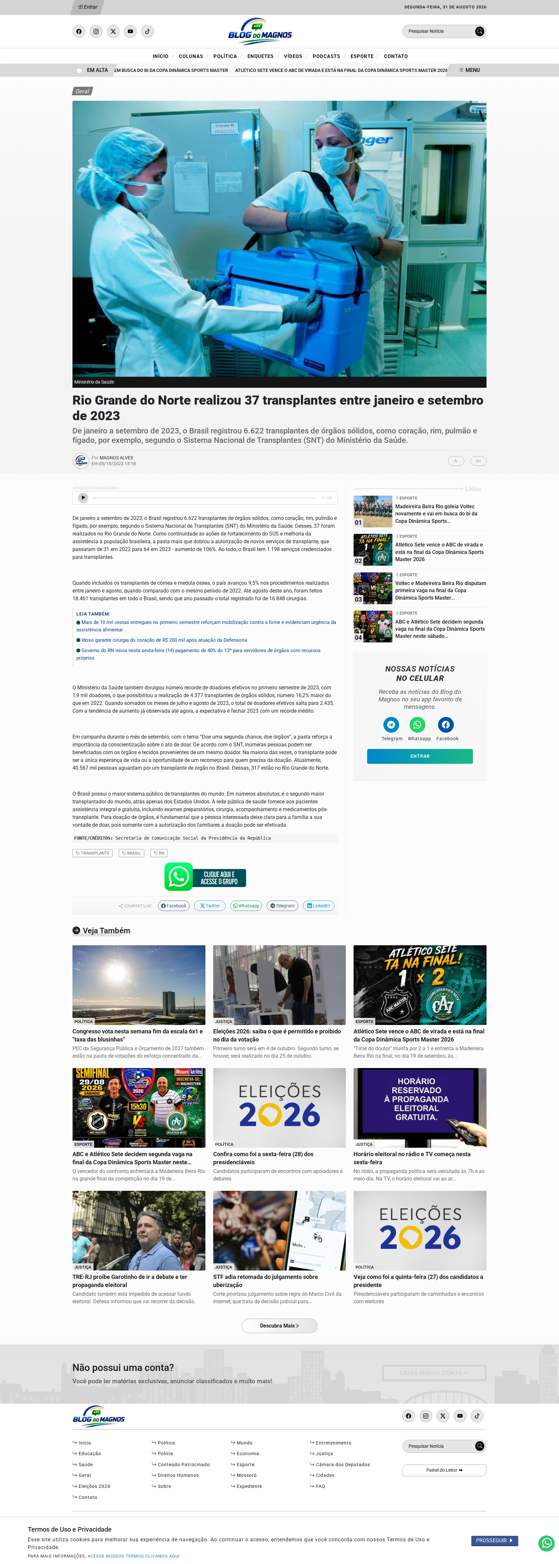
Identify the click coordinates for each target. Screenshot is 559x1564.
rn (161, 853)
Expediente (249, 1486)
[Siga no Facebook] (78, 31)
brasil (133, 853)
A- (456, 461)
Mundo (244, 1443)
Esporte (365, 56)
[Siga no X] (113, 31)
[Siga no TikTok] (147, 31)
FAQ (320, 1486)
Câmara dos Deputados (342, 1464)
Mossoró (246, 1475)
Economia (247, 1453)
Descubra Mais (277, 1326)
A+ (478, 461)
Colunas (194, 56)
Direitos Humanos (178, 1475)
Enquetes (263, 56)
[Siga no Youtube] (130, 31)
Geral (84, 1475)
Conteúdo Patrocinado (183, 1464)
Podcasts (329, 56)
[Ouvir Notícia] (83, 498)
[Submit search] (479, 31)
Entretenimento (333, 1443)
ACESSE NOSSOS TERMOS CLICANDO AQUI (134, 1556)
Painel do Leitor (442, 1470)
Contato (396, 56)
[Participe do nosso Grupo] (205, 879)
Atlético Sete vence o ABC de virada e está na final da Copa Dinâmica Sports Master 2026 (316, 70)
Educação (89, 1453)
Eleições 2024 (93, 1486)
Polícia (165, 1453)
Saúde (85, 1464)
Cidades (324, 1475)
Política (228, 56)
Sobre (164, 1486)
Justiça (324, 1453)
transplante (94, 853)
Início (163, 56)
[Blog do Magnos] (279, 31)
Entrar (90, 7)
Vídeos (296, 56)
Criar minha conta (431, 1373)
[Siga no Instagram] (96, 31)
